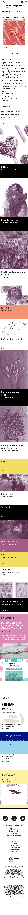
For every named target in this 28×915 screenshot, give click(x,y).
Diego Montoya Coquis (9, 117)
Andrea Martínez (7, 497)
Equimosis (6, 461)
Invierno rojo (7, 494)
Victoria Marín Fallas (8, 397)
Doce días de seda (9, 220)
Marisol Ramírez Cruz (8, 464)
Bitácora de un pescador (12, 339)
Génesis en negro (9, 779)
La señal (5, 308)
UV (2, 555)
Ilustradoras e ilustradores (11, 604)
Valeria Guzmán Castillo (9, 222)
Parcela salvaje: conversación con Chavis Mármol (12, 625)
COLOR (2, 123)
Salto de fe (6, 507)
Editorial (5, 167)
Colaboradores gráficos (12, 601)
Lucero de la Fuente (8, 277)
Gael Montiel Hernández (9, 510)
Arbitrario (5, 570)
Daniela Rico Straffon (9, 544)
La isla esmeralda (9, 542)
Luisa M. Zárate (6, 631)
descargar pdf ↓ (14, 54)
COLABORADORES (5, 610)
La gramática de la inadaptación (9, 755)
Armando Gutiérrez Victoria (11, 451)
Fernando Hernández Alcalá (11, 342)
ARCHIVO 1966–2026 (7, 11)
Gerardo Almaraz (7, 311)
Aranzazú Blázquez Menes (10, 170)
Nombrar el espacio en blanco (13, 724)
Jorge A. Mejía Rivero (8, 557)
